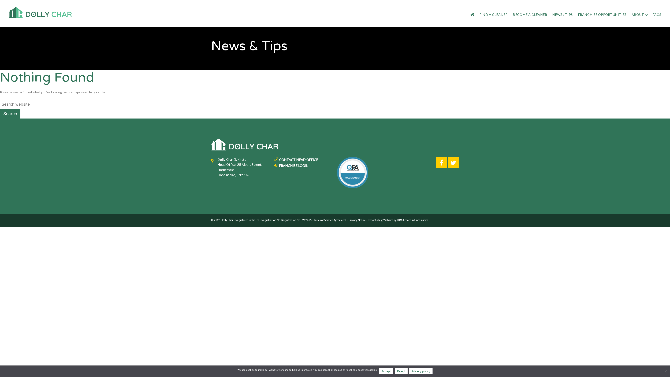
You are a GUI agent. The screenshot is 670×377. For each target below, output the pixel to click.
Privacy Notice (357, 219)
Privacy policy (421, 371)
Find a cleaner (493, 15)
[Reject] (665, 371)
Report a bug (375, 219)
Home (469, 14)
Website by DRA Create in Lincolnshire (405, 219)
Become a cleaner (530, 15)
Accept (386, 371)
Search (10, 113)
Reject (401, 371)
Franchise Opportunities (602, 15)
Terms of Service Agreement (330, 219)
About (638, 15)
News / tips (562, 15)
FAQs (657, 15)
